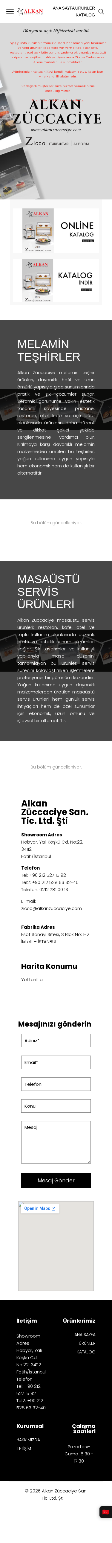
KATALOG (86, 1352)
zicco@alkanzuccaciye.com (51, 908)
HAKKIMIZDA (28, 1440)
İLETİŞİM (23, 1448)
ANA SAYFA (85, 1335)
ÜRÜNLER (87, 1343)
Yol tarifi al (32, 979)
